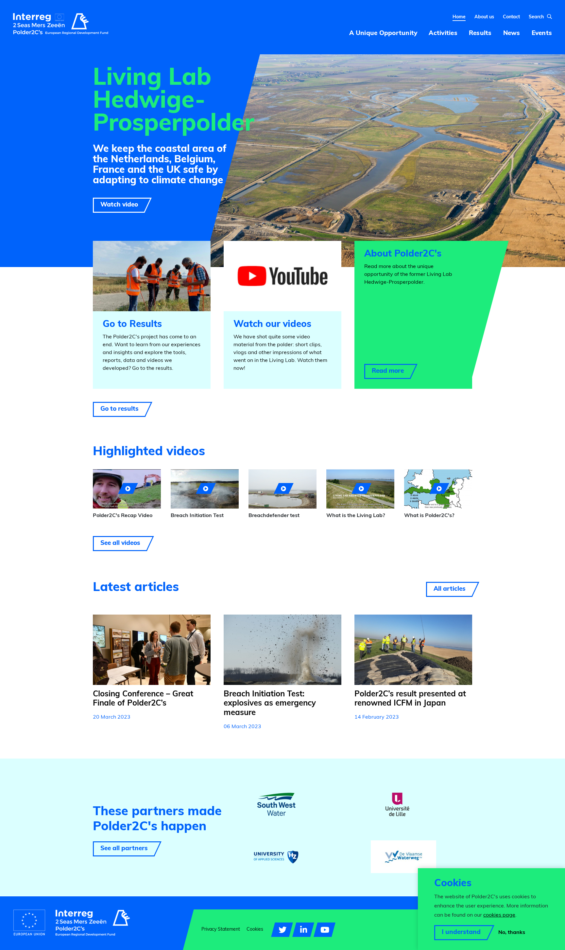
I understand (461, 932)
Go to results (119, 409)
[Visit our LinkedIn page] (303, 930)
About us (484, 17)
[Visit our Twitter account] (282, 930)
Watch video (119, 205)
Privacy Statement (220, 929)
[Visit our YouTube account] (325, 930)
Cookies (255, 929)
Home (459, 17)
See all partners (124, 849)
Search (536, 17)
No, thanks (511, 932)
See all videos (120, 543)
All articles (450, 589)
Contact (511, 17)
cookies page (499, 915)
